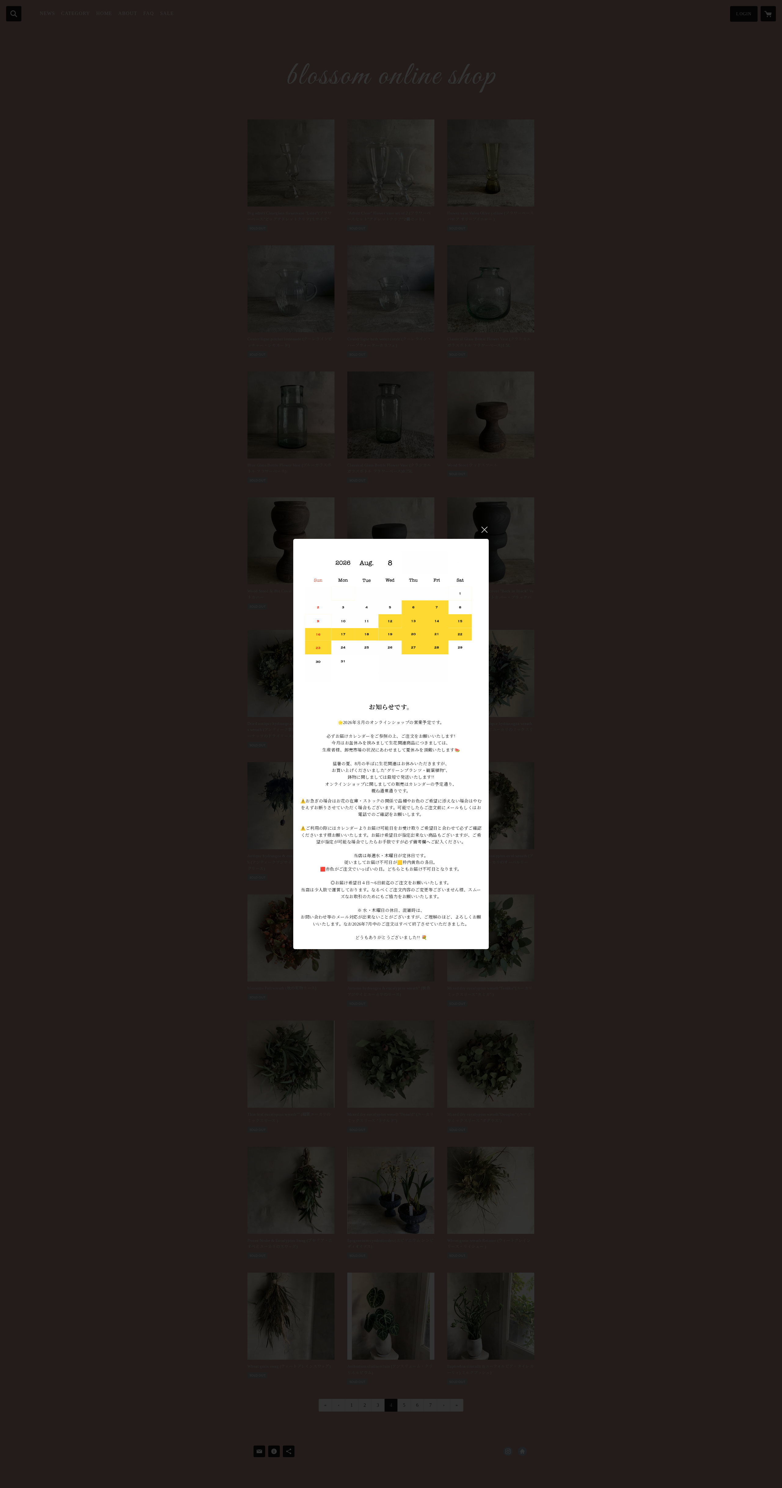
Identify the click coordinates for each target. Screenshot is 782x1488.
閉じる (484, 530)
